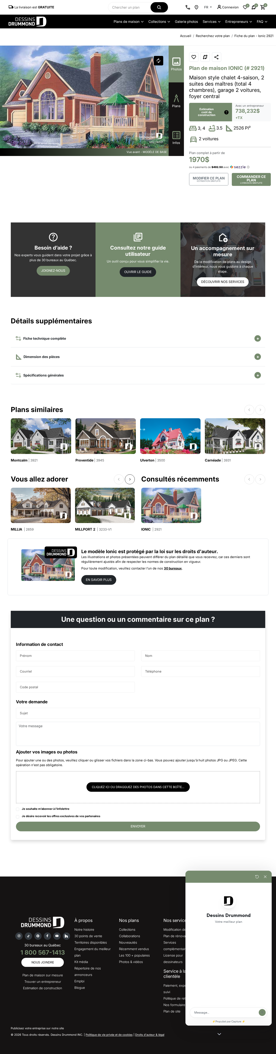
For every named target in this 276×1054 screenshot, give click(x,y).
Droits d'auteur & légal (149, 1034)
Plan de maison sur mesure (42, 975)
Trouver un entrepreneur (42, 982)
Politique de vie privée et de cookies (109, 1034)
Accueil (185, 36)
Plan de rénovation (177, 936)
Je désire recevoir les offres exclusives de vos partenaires (61, 816)
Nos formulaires (175, 1005)
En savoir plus (99, 580)
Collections (157, 21)
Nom (148, 655)
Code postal (29, 687)
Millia (22, 529)
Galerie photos (186, 21)
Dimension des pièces (41, 357)
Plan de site (171, 1011)
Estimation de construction (42, 988)
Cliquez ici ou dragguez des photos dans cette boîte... (138, 787)
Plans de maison (127, 21)
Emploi (79, 981)
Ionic (151, 529)
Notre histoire (84, 929)
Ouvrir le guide (138, 272)
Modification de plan (178, 929)
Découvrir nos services (222, 282)
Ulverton (152, 460)
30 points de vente (88, 936)
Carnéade (218, 460)
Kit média (81, 962)
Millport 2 (93, 529)
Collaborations (129, 936)
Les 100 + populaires (134, 955)
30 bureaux (173, 568)
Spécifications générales (43, 375)
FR (206, 7)
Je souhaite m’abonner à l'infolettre (45, 808)
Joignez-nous (53, 271)
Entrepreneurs (236, 21)
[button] (162, 103)
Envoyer (138, 826)
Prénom (26, 655)
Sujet (24, 713)
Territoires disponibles (90, 942)
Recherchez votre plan (213, 36)
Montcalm (24, 460)
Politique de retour (176, 998)
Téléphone (153, 671)
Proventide (89, 460)
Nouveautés (128, 942)
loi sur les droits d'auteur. (189, 551)
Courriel (26, 671)
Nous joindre (42, 962)
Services (209, 21)
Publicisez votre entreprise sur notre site (37, 1028)
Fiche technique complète (44, 338)
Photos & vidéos (131, 962)
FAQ (260, 21)
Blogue (79, 988)
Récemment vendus (134, 949)
